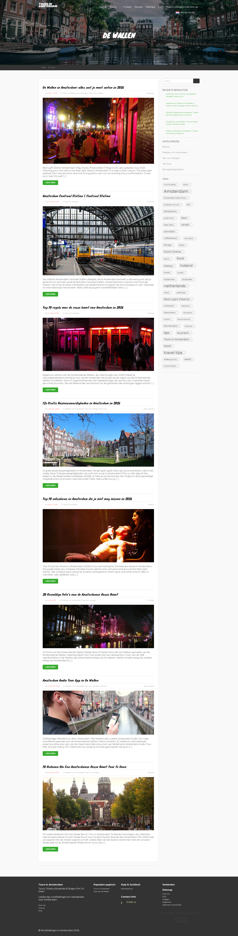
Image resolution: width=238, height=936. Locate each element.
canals (185, 224)
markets (180, 273)
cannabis (169, 231)
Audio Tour (169, 218)
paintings (181, 292)
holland (186, 265)
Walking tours (170, 359)
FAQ (160, 7)
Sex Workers (170, 326)
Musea (139, 7)
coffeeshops (170, 238)
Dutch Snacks (172, 251)
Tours (112, 7)
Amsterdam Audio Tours (175, 198)
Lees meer (50, 183)
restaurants (185, 306)
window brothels (170, 366)
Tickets (127, 7)
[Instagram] (184, 919)
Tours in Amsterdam (176, 339)
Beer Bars (168, 225)
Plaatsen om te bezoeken (71, 600)
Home (102, 7)
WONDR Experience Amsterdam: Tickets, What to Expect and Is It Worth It (182, 113)
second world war (184, 319)
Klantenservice (126, 889)
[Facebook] (177, 919)
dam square (189, 238)
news (166, 292)
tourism (183, 333)
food (180, 258)
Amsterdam (176, 191)
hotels (167, 272)
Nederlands (188, 12)
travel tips (173, 352)
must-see (187, 279)
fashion (166, 259)
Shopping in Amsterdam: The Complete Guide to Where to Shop (182, 123)
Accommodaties (170, 185)
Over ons (42, 905)
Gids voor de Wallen (101, 891)
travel (167, 346)
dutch (181, 245)
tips (166, 333)
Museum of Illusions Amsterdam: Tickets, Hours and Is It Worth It (182, 132)
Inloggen (165, 899)
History (168, 265)
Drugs (167, 245)
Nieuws (66, 93)
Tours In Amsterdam (102, 889)
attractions (170, 211)
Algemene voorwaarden (172, 905)
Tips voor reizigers (96, 93)
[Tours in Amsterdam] (49, 5)
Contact (41, 908)
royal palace (187, 313)
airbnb (185, 185)
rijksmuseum (169, 312)
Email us (131, 902)
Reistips (150, 7)
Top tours (103, 409)
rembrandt (169, 306)
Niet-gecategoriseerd (172, 169)
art (188, 204)
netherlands (175, 286)
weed (187, 359)
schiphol (167, 319)
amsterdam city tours (171, 205)
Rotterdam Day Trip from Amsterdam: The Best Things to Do (181, 95)
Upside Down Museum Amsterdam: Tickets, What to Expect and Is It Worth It (182, 104)
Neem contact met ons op (182, 7)
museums (169, 279)
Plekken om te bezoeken (79, 93)
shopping (188, 326)
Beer (184, 218)
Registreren (166, 902)
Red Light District (177, 299)
